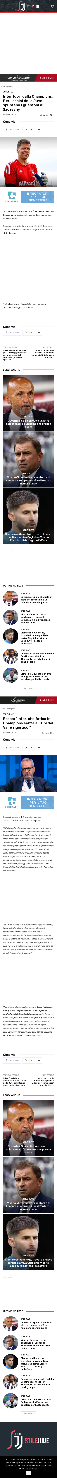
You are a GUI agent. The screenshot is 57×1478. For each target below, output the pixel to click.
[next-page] (10, 550)
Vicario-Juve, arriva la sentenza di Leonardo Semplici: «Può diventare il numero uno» (28, 480)
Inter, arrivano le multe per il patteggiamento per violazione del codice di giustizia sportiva (14, 355)
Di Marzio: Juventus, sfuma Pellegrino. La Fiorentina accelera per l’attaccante (36, 676)
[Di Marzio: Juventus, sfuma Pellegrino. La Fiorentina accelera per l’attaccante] (10, 675)
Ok (28, 1473)
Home (2, 86)
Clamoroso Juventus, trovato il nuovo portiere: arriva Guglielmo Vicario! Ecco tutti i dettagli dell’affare (28, 537)
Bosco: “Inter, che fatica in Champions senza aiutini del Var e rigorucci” (42, 354)
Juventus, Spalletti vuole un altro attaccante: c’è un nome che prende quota (28, 423)
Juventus (10, 86)
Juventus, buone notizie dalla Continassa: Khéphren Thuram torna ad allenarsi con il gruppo (37, 657)
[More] (39, 130)
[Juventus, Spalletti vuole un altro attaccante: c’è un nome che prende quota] (28, 403)
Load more (27, 688)
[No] (53, 1466)
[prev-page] (5, 550)
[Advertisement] (28, 44)
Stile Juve (28, 417)
